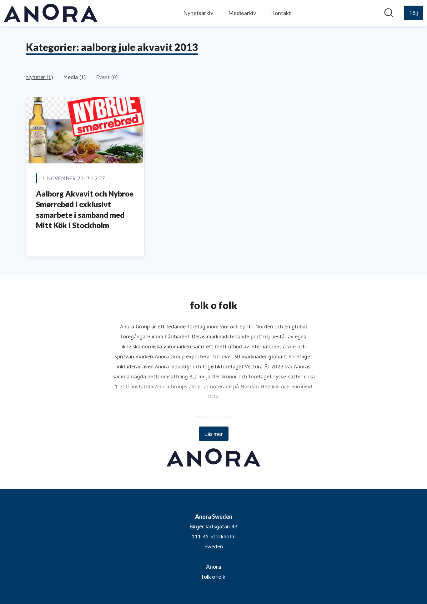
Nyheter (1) (39, 77)
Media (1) (74, 77)
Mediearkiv (242, 12)
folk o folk (213, 576)
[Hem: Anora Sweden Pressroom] (51, 13)
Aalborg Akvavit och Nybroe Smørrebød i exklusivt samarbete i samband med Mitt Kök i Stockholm (84, 209)
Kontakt (281, 12)
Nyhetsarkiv (198, 12)
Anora (213, 566)
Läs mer (213, 433)
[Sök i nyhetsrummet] (389, 13)
